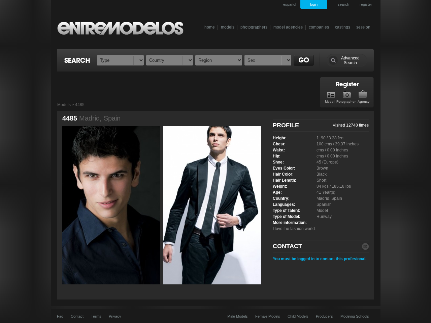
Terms (96, 316)
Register (366, 4)
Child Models (298, 316)
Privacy (115, 316)
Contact (77, 316)
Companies (319, 27)
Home (209, 27)
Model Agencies (288, 27)
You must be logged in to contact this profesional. (319, 259)
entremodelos (124, 28)
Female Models (267, 316)
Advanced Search (350, 60)
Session (363, 27)
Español (289, 4)
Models (227, 27)
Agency (363, 101)
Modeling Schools (354, 316)
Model (329, 101)
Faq (60, 316)
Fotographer (346, 101)
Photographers (253, 27)
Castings (342, 27)
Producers (324, 316)
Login (314, 4)
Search (343, 4)
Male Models (237, 316)
